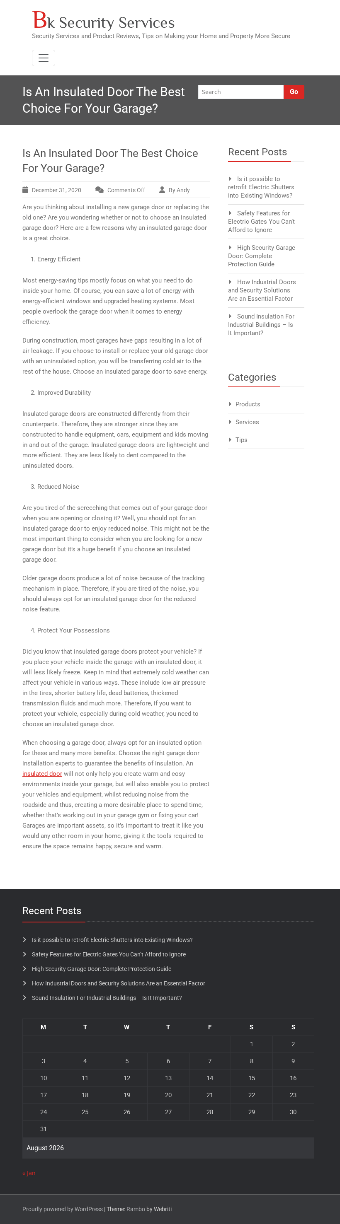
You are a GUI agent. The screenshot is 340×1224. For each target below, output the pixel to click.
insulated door (42, 773)
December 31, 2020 (56, 190)
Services (247, 422)
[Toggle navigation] (43, 58)
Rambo (135, 1209)
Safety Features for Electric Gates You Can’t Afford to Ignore (261, 222)
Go (294, 92)
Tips (242, 440)
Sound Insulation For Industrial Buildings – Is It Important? (261, 325)
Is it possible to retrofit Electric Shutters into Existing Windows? (261, 187)
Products (248, 404)
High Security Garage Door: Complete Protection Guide (261, 256)
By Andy (179, 190)
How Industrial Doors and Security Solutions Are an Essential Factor (262, 290)
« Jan (29, 1173)
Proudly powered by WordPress (62, 1209)
